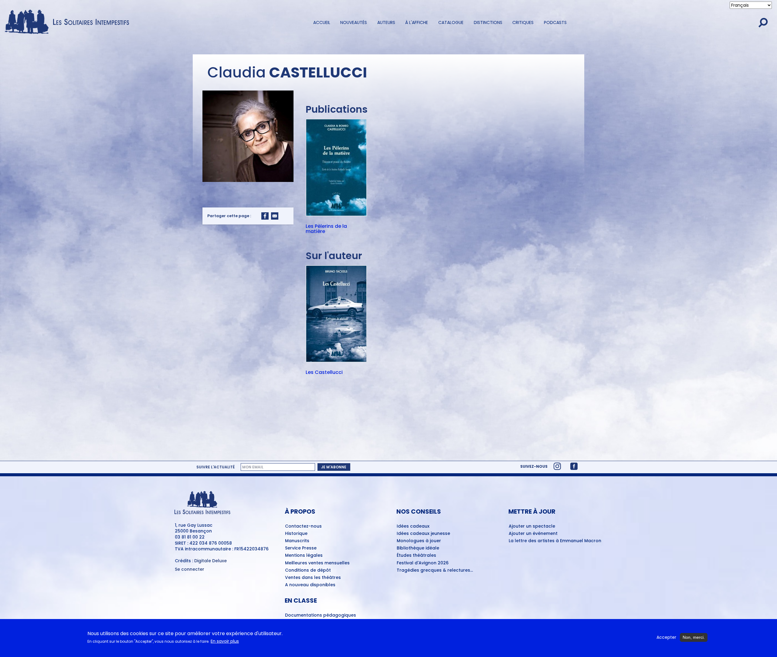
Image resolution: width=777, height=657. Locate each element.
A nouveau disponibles (310, 585)
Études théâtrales (416, 555)
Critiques (523, 22)
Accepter (666, 637)
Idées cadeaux (413, 526)
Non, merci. (694, 637)
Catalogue (450, 22)
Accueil (321, 22)
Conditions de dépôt (308, 570)
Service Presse (301, 548)
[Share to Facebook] (265, 216)
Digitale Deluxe (210, 561)
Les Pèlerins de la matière (326, 229)
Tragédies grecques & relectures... (435, 570)
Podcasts (555, 22)
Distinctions (488, 22)
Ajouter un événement (533, 533)
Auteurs (386, 22)
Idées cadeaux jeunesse (423, 533)
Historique (296, 533)
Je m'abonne (333, 467)
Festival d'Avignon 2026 (423, 563)
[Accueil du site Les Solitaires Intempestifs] (69, 22)
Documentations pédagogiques (320, 615)
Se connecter (189, 569)
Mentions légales (304, 555)
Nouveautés (353, 22)
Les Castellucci (324, 373)
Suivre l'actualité (215, 467)
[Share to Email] (274, 216)
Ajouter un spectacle (532, 526)
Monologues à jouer (419, 541)
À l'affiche (416, 22)
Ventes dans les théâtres (313, 577)
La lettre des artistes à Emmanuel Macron (555, 541)
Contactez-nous (303, 526)
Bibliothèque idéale (418, 548)
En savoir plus (225, 642)
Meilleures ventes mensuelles (317, 563)
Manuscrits (297, 541)
